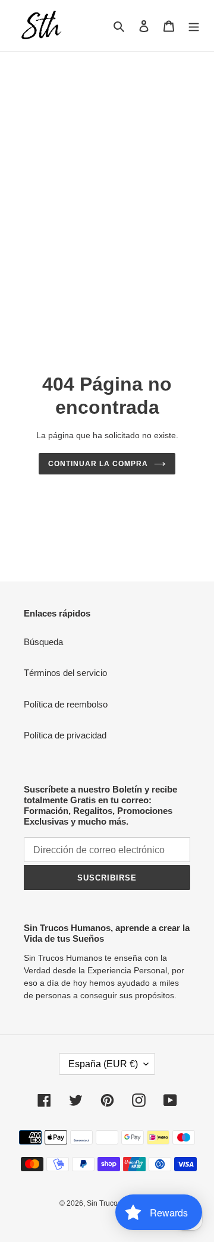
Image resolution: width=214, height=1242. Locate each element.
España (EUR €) (103, 1064)
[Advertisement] (107, 165)
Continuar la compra (97, 464)
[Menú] (193, 26)
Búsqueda (43, 642)
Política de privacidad (65, 735)
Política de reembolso (66, 704)
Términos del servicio (65, 673)
